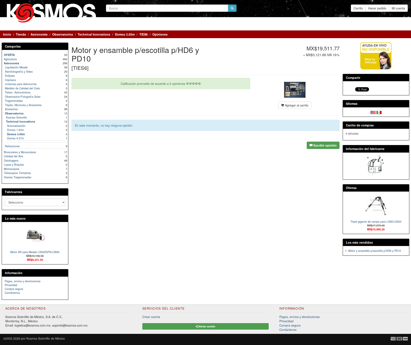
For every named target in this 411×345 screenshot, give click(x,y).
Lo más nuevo (15, 218)
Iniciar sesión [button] (206, 326)
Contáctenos (12, 293)
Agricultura (10, 59)
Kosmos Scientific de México (45, 338)
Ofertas (351, 188)
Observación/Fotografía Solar (22, 97)
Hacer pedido (377, 8)
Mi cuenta (398, 8)
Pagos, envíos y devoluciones (22, 281)
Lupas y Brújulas (14, 164)
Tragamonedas (14, 101)
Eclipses (10, 76)
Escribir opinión (325, 145)
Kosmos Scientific (16, 117)
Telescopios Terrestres (17, 173)
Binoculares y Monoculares (20, 152)
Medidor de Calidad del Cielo (22, 88)
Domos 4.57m (15, 138)
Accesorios (11, 109)
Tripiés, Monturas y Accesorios (23, 105)
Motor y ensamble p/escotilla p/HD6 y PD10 (374, 251)
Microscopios (11, 169)
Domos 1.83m (15, 130)
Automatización (16, 126)
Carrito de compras (360, 125)
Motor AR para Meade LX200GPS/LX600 (35, 252)
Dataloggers (11, 160)
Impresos (10, 80)
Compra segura (14, 289)
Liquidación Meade (16, 67)
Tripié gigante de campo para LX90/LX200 (375, 222)
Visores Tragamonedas (17, 177)
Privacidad (11, 285)
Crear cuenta (151, 317)
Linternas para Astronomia (21, 84)
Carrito (358, 8)
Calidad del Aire (13, 156)
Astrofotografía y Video (19, 72)
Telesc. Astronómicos (17, 92)
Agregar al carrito (296, 105)
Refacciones (12, 146)
